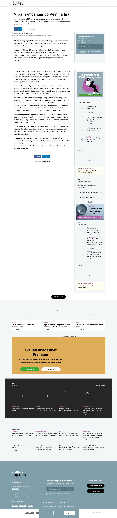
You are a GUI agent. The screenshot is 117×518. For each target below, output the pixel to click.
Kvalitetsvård (84, 4)
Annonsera (30, 505)
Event (77, 4)
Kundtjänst (38, 512)
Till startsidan (58, 297)
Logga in (51, 369)
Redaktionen (15, 505)
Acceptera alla (69, 513)
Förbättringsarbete (60, 4)
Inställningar (47, 513)
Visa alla (90, 201)
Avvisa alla (58, 513)
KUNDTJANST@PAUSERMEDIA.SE (26, 495)
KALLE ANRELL (15, 488)
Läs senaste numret (96, 485)
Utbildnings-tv (70, 4)
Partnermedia (22, 505)
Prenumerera (50, 4)
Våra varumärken (29, 512)
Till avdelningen (100, 385)
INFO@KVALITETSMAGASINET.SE (27, 497)
